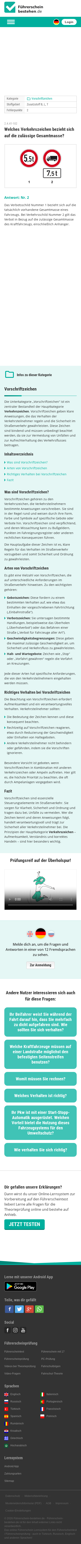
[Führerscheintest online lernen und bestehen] (24, 7)
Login (69, 22)
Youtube (23, 1330)
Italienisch (52, 1394)
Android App (11, 1466)
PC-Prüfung (48, 1358)
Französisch (53, 1408)
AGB (48, 1503)
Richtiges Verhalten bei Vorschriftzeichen (37, 474)
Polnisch (51, 1416)
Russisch (15, 1401)
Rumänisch (17, 1423)
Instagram (15, 1330)
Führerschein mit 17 (53, 1351)
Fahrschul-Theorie (52, 1373)
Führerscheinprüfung (16, 1358)
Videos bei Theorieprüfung (20, 1366)
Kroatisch (15, 1430)
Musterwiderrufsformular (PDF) (23, 1503)
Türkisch (15, 1408)
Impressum (62, 1503)
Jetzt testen (24, 1224)
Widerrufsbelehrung (36, 1496)
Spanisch (15, 1416)
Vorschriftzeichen (42, 98)
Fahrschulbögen (50, 1366)
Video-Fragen (12, 1373)
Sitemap (9, 1480)
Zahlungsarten (12, 1473)
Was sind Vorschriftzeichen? (27, 462)
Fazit (10, 480)
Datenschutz (12, 1496)
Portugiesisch (54, 1401)
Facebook (7, 1330)
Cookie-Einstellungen (18, 1510)
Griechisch (16, 1438)
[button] (9, 1309)
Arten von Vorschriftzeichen (27, 468)
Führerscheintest (14, 1351)
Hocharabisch (18, 1445)
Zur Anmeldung (40, 965)
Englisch (15, 1394)
